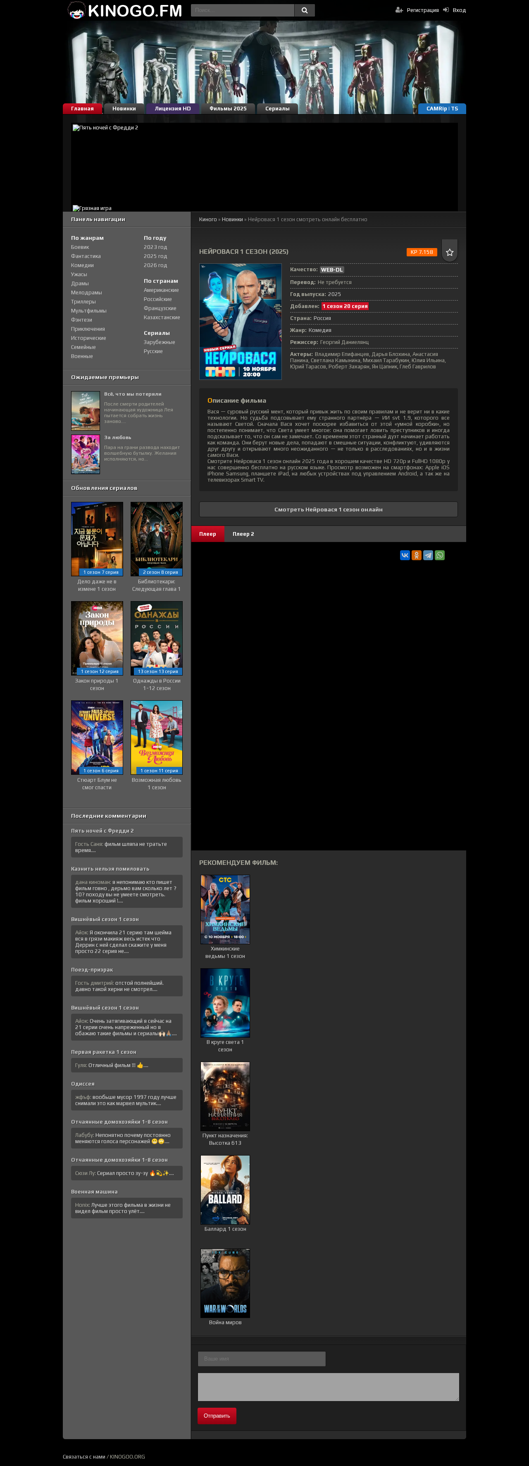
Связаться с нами (84, 1457)
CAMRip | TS (442, 108)
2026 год (155, 265)
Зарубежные (159, 342)
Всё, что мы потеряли (133, 394)
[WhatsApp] (440, 555)
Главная (82, 108)
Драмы (80, 283)
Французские (160, 308)
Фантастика (86, 256)
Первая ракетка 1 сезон (103, 1052)
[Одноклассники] (417, 555)
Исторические (88, 338)
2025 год (155, 256)
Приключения (88, 329)
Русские (153, 351)
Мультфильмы (89, 311)
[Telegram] (428, 555)
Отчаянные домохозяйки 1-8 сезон (119, 1122)
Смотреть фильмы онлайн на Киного (125, 10)
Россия (322, 318)
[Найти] (304, 10)
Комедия (320, 330)
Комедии (82, 265)
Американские (161, 290)
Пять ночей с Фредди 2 (102, 831)
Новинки (124, 108)
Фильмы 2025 (228, 108)
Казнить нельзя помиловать (110, 869)
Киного (208, 219)
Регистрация (423, 10)
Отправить (217, 1416)
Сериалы (277, 108)
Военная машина (94, 1192)
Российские (158, 299)
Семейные (83, 347)
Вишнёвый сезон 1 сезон (105, 919)
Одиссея (83, 1084)
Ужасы (79, 274)
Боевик (80, 247)
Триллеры (83, 301)
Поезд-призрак (92, 970)
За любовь (117, 437)
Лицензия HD (173, 108)
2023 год (155, 247)
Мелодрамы (86, 292)
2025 (334, 294)
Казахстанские (162, 317)
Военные (82, 356)
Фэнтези (81, 320)
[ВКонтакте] (405, 555)
